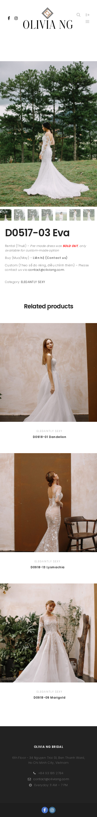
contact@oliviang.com (46, 270)
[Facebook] (9, 18)
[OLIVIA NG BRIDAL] (48, 18)
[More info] (87, 15)
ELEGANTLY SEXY (33, 282)
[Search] (78, 15)
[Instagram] (16, 18)
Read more (49, 371)
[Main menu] (87, 21)
